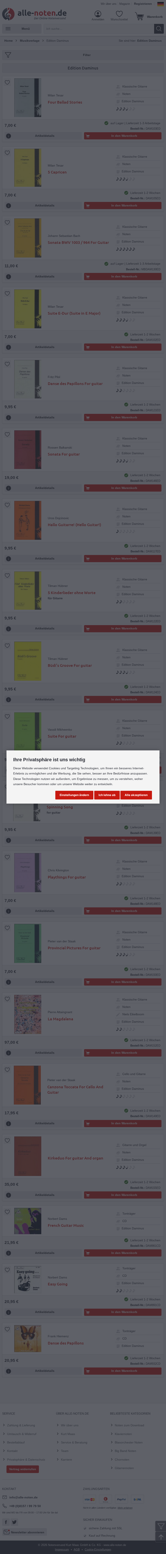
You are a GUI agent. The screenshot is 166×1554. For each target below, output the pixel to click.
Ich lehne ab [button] (107, 795)
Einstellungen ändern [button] (74, 795)
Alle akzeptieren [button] (136, 795)
